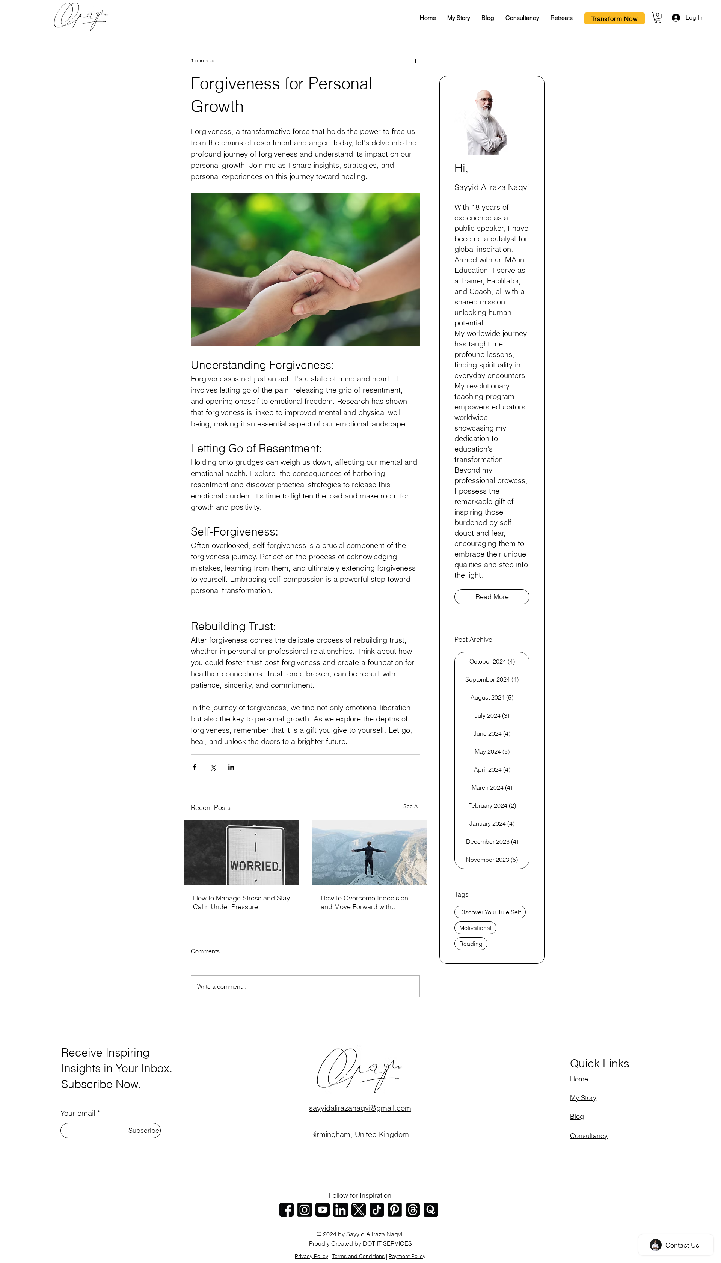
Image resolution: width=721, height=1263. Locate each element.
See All (411, 806)
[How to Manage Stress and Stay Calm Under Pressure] (241, 852)
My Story (583, 1097)
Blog (577, 1116)
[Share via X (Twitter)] (212, 767)
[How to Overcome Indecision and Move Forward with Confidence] (369, 852)
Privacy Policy (311, 1256)
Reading (471, 943)
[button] (658, 17)
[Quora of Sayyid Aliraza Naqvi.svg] (431, 1210)
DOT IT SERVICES (387, 1243)
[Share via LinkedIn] (231, 767)
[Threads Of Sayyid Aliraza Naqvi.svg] (413, 1210)
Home (579, 1079)
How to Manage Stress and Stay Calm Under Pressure (241, 902)
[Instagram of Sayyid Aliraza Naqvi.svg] (304, 1210)
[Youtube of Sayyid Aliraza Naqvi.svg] (322, 1210)
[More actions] (415, 60)
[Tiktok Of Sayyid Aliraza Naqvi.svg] (377, 1210)
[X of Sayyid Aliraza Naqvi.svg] (358, 1210)
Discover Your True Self (490, 912)
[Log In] (675, 17)
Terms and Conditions (358, 1256)
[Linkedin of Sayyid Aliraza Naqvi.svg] (340, 1210)
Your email (77, 1113)
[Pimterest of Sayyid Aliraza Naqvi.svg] (395, 1210)
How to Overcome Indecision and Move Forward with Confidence (364, 902)
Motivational (475, 928)
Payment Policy (407, 1256)
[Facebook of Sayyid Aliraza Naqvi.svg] (286, 1210)
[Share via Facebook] (194, 767)
